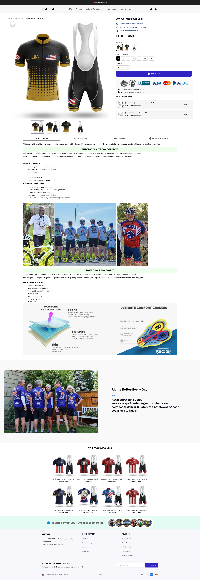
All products (18, 18)
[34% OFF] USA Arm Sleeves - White (137, 113)
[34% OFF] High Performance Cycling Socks (140, 103)
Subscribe (151, 565)
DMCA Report (64, 574)
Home (10, 18)
